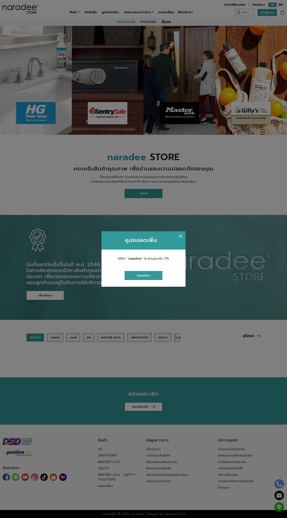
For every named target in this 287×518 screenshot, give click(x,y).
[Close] (180, 236)
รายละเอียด (143, 275)
